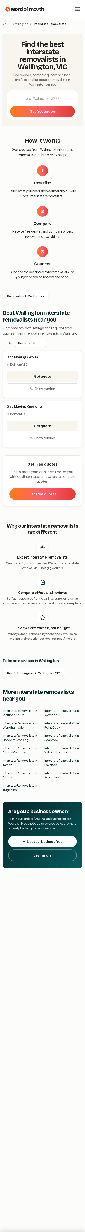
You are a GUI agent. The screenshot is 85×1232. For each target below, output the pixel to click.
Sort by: (8, 343)
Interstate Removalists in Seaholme (61, 775)
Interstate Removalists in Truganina (20, 788)
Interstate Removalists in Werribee (61, 713)
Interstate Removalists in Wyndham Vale (20, 725)
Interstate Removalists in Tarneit (20, 763)
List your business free (44, 841)
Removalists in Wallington (25, 296)
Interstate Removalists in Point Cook (61, 725)
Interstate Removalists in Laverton (61, 763)
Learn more (42, 855)
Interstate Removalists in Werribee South (20, 713)
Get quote (42, 376)
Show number (44, 388)
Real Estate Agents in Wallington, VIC (33, 673)
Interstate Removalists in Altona (20, 775)
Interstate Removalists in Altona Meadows (20, 750)
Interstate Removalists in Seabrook (61, 738)
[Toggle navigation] (77, 9)
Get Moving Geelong (24, 406)
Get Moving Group (22, 357)
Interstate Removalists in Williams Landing (61, 750)
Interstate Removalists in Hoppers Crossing (20, 738)
